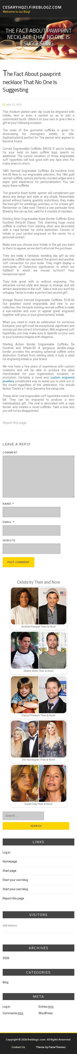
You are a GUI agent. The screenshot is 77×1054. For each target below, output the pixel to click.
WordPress (46, 1013)
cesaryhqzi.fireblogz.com (32, 7)
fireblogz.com (36, 1039)
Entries (46, 1006)
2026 (6, 958)
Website (9, 540)
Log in (6, 852)
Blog (5, 982)
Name (8, 503)
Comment (10, 452)
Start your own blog (15, 880)
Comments (13, 1013)
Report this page (14, 423)
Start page (9, 870)
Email (8, 522)
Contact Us (18, 1047)
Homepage (10, 861)
